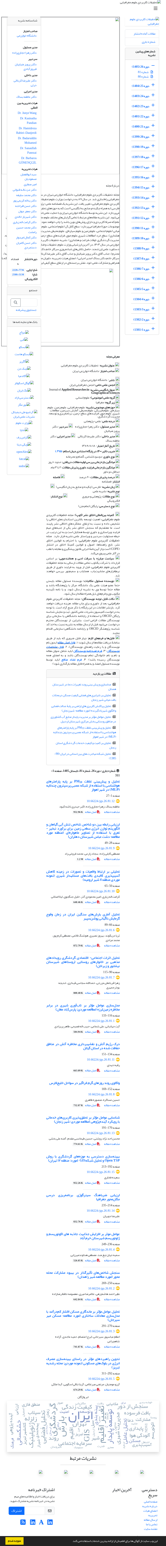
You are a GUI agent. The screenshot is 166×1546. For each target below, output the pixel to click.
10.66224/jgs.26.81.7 (101, 977)
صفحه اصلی (150, 1502)
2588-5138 (18, 275)
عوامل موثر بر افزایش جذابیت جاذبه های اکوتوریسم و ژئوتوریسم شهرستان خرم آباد (83, 1236)
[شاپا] (24, 431)
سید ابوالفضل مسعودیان (29, 176)
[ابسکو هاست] (24, 355)
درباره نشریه (149, 1506)
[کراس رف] (24, 438)
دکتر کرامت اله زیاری (25, 222)
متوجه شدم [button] (14, 1540)
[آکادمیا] (24, 377)
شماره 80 (143, 77)
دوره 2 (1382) (141, 319)
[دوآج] (24, 333)
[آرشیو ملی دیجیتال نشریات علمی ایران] (24, 415)
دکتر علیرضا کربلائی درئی (25, 83)
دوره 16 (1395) (140, 177)
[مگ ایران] (24, 391)
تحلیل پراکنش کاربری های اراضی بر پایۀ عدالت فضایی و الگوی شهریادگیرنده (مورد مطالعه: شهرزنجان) (83, 708)
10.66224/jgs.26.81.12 (101, 801)
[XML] (113, 775)
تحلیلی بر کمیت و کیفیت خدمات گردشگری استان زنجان (86, 745)
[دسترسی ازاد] (24, 398)
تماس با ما (151, 1524)
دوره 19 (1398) (140, 147)
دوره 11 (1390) (140, 228)
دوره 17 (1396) (140, 167)
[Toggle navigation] (84, 8)
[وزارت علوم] (24, 424)
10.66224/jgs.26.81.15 (101, 1172)
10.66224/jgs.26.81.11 (101, 1060)
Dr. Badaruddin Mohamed (27, 140)
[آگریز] (24, 362)
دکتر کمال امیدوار (26, 237)
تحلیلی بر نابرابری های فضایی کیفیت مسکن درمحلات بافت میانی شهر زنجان (84, 697)
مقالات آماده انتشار (144, 34)
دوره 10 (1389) (140, 238)
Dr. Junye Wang (27, 113)
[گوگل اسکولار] (24, 384)
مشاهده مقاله (112, 812)
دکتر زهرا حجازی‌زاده (24, 53)
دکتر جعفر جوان (27, 211)
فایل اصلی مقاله (66, 642)
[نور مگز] (24, 406)
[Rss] (23, 1523)
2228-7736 (18, 270)
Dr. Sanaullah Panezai (28, 150)
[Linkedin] (50, 1523)
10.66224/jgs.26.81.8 (101, 1094)
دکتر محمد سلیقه (26, 195)
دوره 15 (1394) (140, 187)
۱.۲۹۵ (58, 451)
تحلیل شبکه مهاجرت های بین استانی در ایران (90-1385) (85, 756)
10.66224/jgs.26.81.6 (101, 930)
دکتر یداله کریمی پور (25, 200)
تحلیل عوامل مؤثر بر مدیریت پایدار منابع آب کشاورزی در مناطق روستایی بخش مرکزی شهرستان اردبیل (83, 719)
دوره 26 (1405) (140, 67)
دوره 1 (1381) (141, 330)
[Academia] (41, 1523)
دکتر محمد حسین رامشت (26, 230)
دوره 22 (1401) (140, 116)
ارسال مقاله (150, 1520)
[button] (71, 1541)
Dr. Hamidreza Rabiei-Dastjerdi (26, 130)
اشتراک (16, 1511)
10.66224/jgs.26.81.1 (101, 1021)
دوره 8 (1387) (141, 259)
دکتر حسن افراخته (26, 206)
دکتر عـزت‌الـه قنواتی (25, 190)
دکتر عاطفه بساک (26, 97)
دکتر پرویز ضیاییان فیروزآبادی (26, 66)
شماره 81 (143, 72)
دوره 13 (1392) (140, 208)
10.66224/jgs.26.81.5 (101, 1379)
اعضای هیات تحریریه (150, 1513)
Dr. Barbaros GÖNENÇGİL (28, 160)
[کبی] (24, 341)
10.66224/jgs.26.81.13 (101, 1133)
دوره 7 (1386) (141, 269)
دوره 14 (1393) (140, 198)
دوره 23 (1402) (140, 106)
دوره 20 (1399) (140, 137)
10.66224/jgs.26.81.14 (101, 1211)
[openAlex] (24, 453)
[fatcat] (24, 460)
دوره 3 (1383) (141, 309)
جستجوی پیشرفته (26, 310)
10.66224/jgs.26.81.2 (101, 1288)
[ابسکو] (24, 348)
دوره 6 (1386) (141, 279)
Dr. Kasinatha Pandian (28, 120)
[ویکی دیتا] (24, 445)
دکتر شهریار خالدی (26, 217)
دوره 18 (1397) (140, 157)
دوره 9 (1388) (141, 248)
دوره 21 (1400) (140, 126)
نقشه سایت (150, 1529)
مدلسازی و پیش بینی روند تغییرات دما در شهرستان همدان (84, 686)
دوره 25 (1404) (140, 86)
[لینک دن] (24, 370)
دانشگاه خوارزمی (27, 35)
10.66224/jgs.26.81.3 (101, 1331)
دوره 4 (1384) (141, 299)
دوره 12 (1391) (140, 218)
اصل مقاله (85, 812)
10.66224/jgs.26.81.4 (101, 1249)
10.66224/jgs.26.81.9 (101, 848)
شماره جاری (148, 42)
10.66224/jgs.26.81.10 (101, 891)
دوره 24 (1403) (140, 96)
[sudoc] (24, 467)
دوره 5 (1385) (141, 289)
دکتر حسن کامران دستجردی (26, 245)
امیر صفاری (30, 184)
